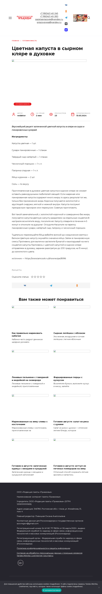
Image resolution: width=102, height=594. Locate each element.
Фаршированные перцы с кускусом (67, 378)
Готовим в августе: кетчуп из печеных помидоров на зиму (69, 467)
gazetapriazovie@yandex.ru (49, 19)
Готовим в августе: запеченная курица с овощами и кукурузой (29, 467)
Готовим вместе (22, 104)
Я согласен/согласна (51, 590)
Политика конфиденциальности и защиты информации (43, 548)
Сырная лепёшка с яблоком (69, 333)
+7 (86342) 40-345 (49, 13)
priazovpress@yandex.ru (49, 22)
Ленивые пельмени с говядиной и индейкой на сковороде (30, 378)
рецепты (17, 270)
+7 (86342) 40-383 (49, 16)
